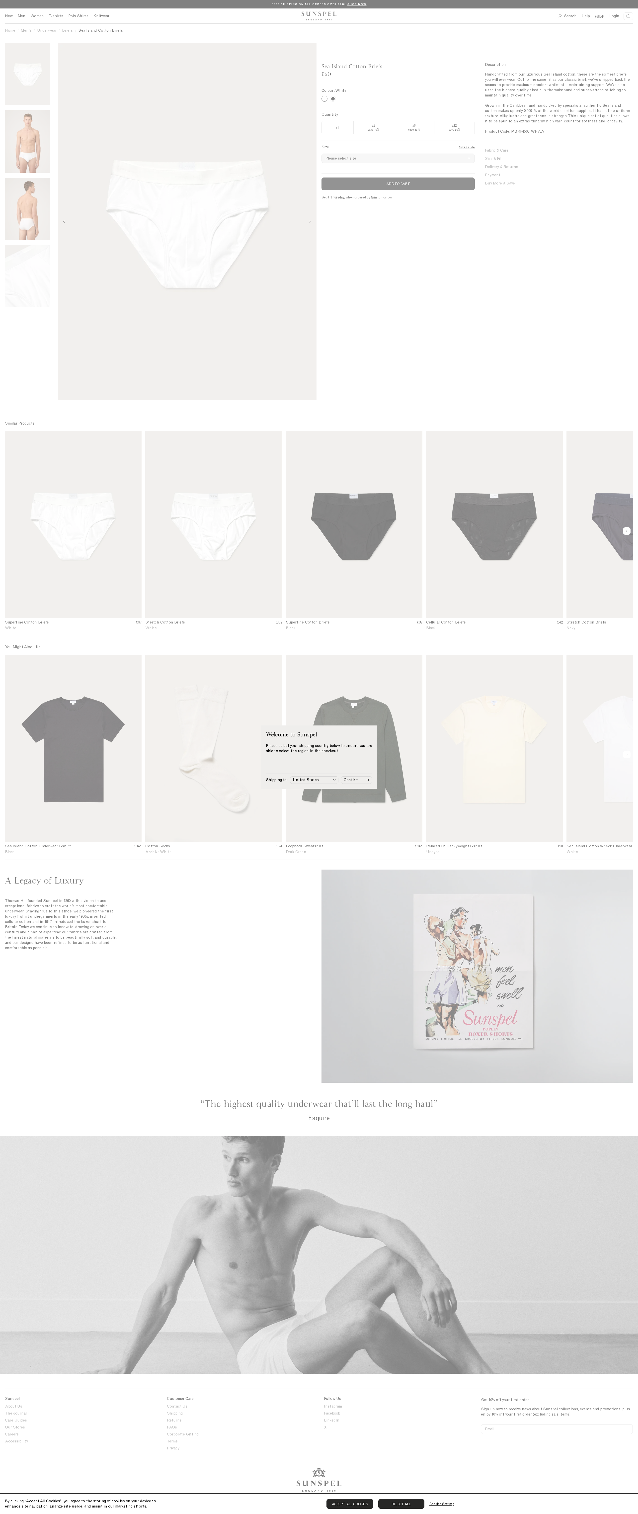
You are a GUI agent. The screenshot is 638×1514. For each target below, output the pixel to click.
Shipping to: (277, 780)
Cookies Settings (441, 1504)
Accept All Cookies (350, 1504)
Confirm (351, 780)
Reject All (401, 1504)
